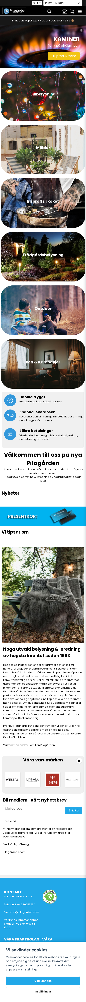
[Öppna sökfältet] (49, 11)
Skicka (74, 810)
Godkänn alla (43, 980)
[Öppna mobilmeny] (80, 11)
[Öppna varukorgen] (72, 11)
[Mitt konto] (64, 11)
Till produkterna (63, 56)
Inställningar (43, 991)
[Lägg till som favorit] (57, 11)
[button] (81, 30)
